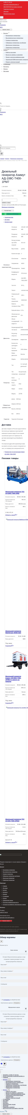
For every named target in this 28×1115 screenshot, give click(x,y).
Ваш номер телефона (7, 971)
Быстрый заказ (8, 210)
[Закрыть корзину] (1, 941)
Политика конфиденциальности (11, 902)
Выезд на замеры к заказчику (14, 54)
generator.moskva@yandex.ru (11, 4)
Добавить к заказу (6, 202)
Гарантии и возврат (9, 9)
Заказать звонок (6, 29)
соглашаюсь (6, 999)
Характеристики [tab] (9, 217)
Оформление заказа (8, 900)
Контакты (6, 66)
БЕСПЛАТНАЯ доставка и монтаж (13, 7)
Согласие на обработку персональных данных (14, 904)
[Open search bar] (0, 103)
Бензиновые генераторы (13, 35)
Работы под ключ (11, 52)
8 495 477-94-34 (8, 2)
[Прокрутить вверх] (1, 1064)
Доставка (6, 71)
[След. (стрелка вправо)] (2, 1069)
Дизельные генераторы (12, 45)
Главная (5, 886)
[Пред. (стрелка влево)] (0, 1069)
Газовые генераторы (12, 40)
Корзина (5, 894)
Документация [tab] (8, 222)
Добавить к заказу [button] (10, 515)
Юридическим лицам (9, 13)
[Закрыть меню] (0, 1072)
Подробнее (8, 645)
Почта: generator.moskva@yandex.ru (13, 1076)
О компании (6, 64)
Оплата (5, 69)
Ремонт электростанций (13, 62)
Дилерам (6, 11)
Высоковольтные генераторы (14, 38)
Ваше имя (4, 964)
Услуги (5, 1090)
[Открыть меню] (1, 153)
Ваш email (3, 977)
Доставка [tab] (7, 219)
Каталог (5, 890)
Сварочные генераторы (13, 47)
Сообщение (4, 984)
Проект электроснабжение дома (15, 57)
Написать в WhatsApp (12, 214)
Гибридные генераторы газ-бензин (16, 42)
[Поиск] (0, 108)
